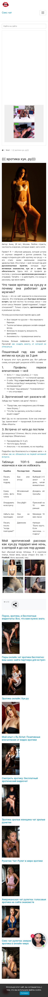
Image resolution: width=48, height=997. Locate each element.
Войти (7, 19)
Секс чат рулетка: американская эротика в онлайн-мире (21, 942)
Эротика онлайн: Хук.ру (15, 698)
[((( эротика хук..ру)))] (24, 202)
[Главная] (2, 150)
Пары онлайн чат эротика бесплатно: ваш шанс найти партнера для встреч (23, 658)
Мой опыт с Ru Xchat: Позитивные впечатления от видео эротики (21, 738)
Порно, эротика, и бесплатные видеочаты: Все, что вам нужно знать (23, 617)
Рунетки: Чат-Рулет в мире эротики (22, 860)
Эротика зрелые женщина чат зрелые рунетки (23, 821)
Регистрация (19, 19)
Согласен (24, 993)
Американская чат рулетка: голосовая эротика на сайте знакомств (24, 901)
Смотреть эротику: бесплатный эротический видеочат (20, 780)
